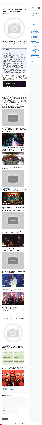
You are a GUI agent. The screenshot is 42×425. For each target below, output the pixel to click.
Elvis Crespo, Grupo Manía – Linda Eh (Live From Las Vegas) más (13, 65)
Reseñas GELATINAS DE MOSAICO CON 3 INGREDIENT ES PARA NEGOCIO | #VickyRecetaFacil (15, 60)
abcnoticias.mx (8, 345)
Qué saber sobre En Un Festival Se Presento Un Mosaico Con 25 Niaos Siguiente (13, 68)
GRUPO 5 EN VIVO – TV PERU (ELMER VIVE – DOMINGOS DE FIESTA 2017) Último (14, 58)
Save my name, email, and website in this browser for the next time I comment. (14, 415)
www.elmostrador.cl (9, 386)
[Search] (39, 8)
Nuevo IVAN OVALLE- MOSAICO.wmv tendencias (11, 56)
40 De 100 (32, 15)
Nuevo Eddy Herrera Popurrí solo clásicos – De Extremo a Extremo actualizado (13, 64)
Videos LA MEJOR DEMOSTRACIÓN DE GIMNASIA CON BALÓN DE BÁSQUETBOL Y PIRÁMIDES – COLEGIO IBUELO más (13, 55)
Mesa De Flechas (5, 390)
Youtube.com (6, 127)
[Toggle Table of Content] (25, 49)
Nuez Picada (33, 47)
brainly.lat (7, 365)
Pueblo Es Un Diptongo (35, 42)
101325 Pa (32, 61)
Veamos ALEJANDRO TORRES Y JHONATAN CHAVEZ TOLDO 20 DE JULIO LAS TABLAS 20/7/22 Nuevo (14, 53)
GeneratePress (25, 423)
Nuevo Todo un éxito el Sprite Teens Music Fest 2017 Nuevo (12, 69)
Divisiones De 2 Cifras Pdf (35, 57)
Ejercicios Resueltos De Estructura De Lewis (9, 389)
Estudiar (4, 2)
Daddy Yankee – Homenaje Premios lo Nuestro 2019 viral (13, 66)
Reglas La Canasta (34, 46)
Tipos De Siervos (34, 34)
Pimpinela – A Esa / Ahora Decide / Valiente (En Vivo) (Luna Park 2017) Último (14, 62)
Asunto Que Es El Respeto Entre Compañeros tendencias (35, 27)
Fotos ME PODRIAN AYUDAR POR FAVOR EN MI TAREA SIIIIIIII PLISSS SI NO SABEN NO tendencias (14, 71)
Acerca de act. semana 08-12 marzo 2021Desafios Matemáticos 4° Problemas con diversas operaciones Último (13, 51)
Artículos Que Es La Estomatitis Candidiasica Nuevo (35, 55)
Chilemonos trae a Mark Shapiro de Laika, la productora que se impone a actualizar (14, 73)
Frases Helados (33, 41)
